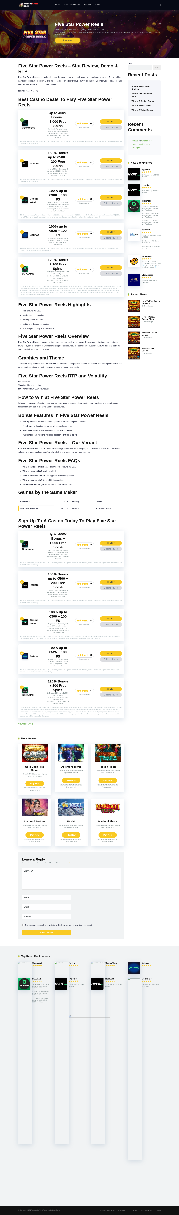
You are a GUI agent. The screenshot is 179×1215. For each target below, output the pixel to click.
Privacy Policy (122, 1210)
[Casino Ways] (25, 203)
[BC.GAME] (25, 271)
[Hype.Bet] (134, 180)
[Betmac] (25, 237)
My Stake (146, 230)
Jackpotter (147, 256)
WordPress (43, 1210)
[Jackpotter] (134, 267)
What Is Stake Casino (141, 106)
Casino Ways (111, 963)
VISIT (112, 122)
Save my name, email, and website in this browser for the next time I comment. (58, 925)
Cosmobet (28, 127)
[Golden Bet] (135, 978)
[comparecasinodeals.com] (28, 4)
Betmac (34, 234)
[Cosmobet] (25, 125)
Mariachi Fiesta (107, 821)
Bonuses (87, 5)
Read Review (112, 128)
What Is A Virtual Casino (143, 110)
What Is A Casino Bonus (143, 101)
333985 (135, 141)
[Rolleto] (25, 166)
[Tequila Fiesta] (108, 761)
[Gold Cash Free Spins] (35, 761)
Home (57, 5)
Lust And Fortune (34, 821)
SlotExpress (147, 275)
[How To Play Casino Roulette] (134, 311)
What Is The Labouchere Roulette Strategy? (142, 144)
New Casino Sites (72, 5)
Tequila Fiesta (107, 766)
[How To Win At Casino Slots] (134, 327)
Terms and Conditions (107, 1210)
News (97, 5)
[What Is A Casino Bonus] (134, 343)
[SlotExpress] (134, 285)
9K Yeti (71, 821)
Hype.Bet (146, 169)
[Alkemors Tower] (71, 761)
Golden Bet (147, 979)
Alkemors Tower (71, 766)
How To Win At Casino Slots (142, 95)
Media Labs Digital (54, 1210)
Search (131, 63)
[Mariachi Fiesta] (108, 815)
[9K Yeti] (71, 815)
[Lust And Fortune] (35, 815)
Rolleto (34, 163)
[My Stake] (134, 240)
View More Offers (25, 724)
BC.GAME (28, 273)
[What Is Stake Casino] (134, 359)
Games (158, 1210)
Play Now (67, 40)
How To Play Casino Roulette (141, 87)
